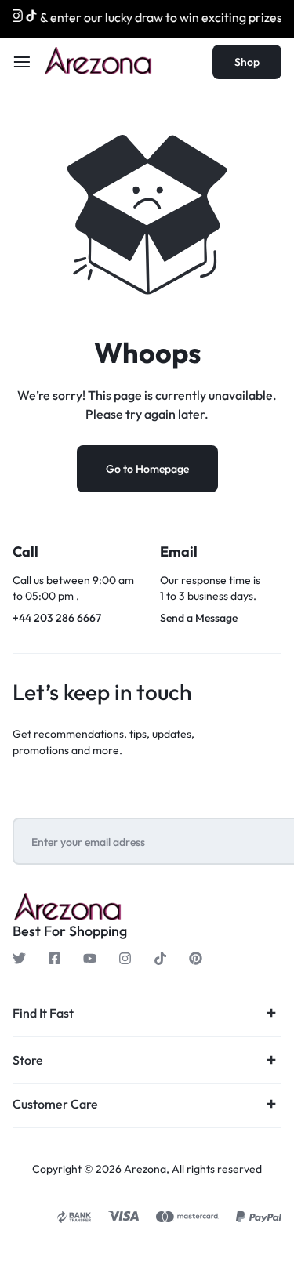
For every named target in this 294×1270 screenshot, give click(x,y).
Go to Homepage (147, 469)
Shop (247, 62)
